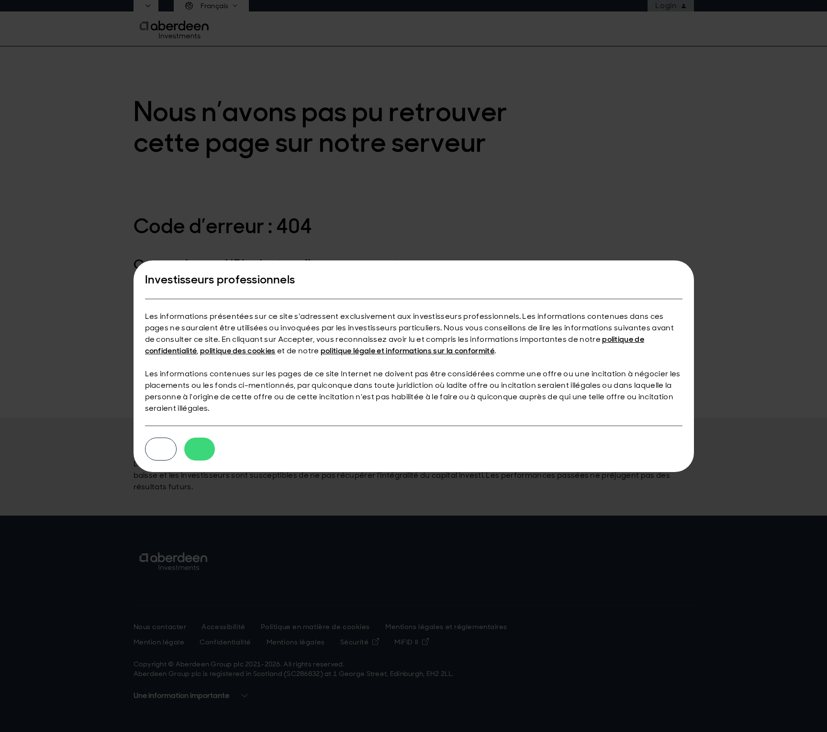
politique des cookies (238, 351)
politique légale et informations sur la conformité (407, 351)
